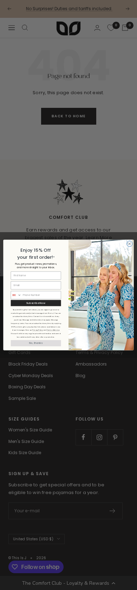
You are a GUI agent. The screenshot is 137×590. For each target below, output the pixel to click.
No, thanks (36, 343)
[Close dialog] (129, 244)
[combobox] (16, 295)
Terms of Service (53, 330)
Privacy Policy (37, 330)
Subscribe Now (35, 303)
